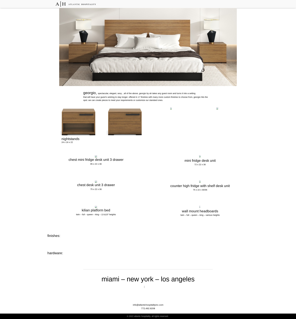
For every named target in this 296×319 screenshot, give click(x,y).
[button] (238, 3)
